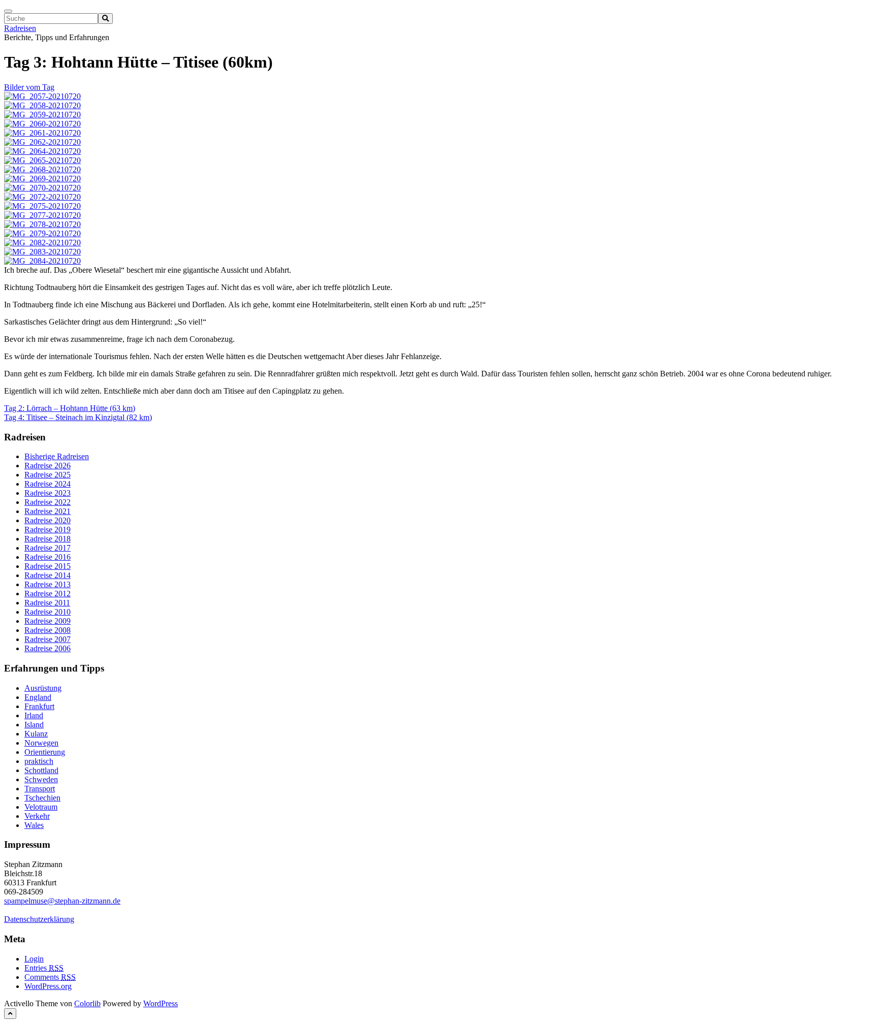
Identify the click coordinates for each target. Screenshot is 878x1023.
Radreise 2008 (47, 630)
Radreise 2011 (47, 602)
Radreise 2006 (47, 648)
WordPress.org (48, 986)
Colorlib (87, 1003)
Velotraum (40, 807)
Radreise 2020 (47, 520)
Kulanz (36, 733)
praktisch (38, 761)
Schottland (41, 770)
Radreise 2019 (47, 529)
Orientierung (44, 752)
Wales (34, 825)
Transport (39, 788)
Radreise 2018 (47, 538)
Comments (50, 977)
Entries (44, 968)
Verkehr (37, 816)
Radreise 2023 (47, 493)
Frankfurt (39, 706)
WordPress (160, 1003)
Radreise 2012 (47, 593)
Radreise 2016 (47, 557)
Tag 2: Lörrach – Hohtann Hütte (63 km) (69, 408)
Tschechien (42, 797)
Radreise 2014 (47, 575)
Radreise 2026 (47, 465)
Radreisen (20, 28)
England (37, 697)
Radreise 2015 (47, 566)
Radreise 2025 (47, 474)
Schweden (41, 779)
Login (34, 958)
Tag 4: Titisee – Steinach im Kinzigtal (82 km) (78, 417)
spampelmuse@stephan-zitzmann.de (62, 901)
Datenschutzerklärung (39, 919)
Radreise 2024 (47, 483)
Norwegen (41, 743)
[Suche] (105, 18)
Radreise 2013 (47, 584)
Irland (33, 715)
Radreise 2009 (47, 621)
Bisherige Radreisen (56, 456)
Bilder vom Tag (29, 87)
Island (34, 724)
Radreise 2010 (47, 612)
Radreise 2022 (47, 502)
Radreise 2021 (47, 511)
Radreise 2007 (47, 639)
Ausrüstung (42, 688)
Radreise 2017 (47, 548)
